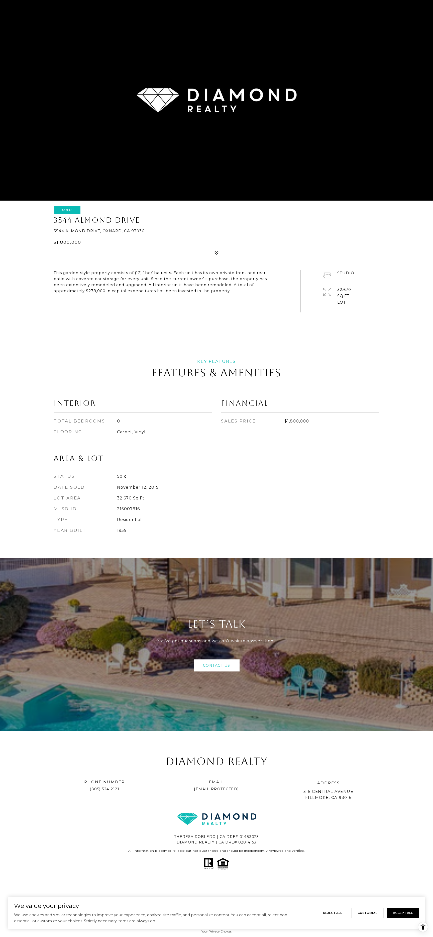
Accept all (403, 913)
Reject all (332, 913)
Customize (367, 913)
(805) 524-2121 (104, 789)
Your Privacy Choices (216, 931)
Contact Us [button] (216, 665)
